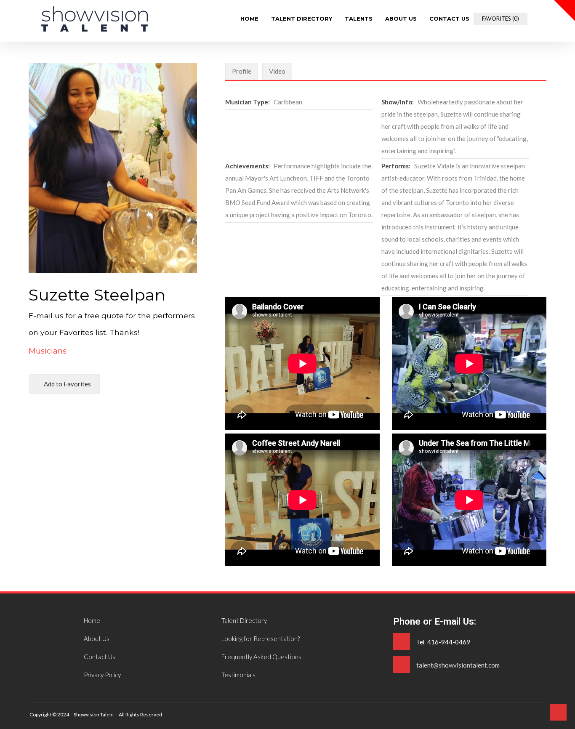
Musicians (48, 351)
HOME (249, 18)
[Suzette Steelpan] (94, 29)
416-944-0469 (448, 642)
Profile (241, 71)
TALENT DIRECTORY (301, 18)
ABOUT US (401, 18)
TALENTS (359, 18)
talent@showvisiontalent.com (458, 665)
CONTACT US (449, 18)
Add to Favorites (67, 384)
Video (277, 71)
